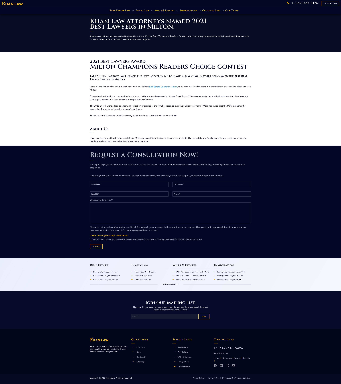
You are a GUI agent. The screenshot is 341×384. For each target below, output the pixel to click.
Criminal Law (211, 10)
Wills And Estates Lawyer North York (192, 272)
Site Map (140, 362)
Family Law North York (145, 272)
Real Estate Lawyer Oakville (105, 279)
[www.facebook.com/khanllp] (216, 365)
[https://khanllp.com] (12, 3)
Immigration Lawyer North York (231, 272)
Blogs (139, 352)
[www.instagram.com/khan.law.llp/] (228, 365)
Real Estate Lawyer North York (106, 275)
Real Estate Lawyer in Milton (163, 86)
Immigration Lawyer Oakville (230, 275)
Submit (96, 246)
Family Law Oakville (143, 275)
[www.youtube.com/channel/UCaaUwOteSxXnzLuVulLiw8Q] (234, 365)
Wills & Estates (164, 10)
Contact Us (141, 357)
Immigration (188, 10)
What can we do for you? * (101, 200)
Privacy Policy (198, 378)
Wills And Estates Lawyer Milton (190, 279)
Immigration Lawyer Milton (229, 279)
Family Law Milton (143, 279)
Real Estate (183, 347)
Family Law (142, 10)
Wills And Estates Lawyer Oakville (191, 275)
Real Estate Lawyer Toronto (105, 272)
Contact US (330, 3)
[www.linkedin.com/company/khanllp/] (222, 365)
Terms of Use (213, 378)
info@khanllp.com (221, 353)
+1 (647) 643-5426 (303, 3)
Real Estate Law (119, 10)
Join (204, 316)
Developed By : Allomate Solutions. (236, 378)
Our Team (231, 10)
